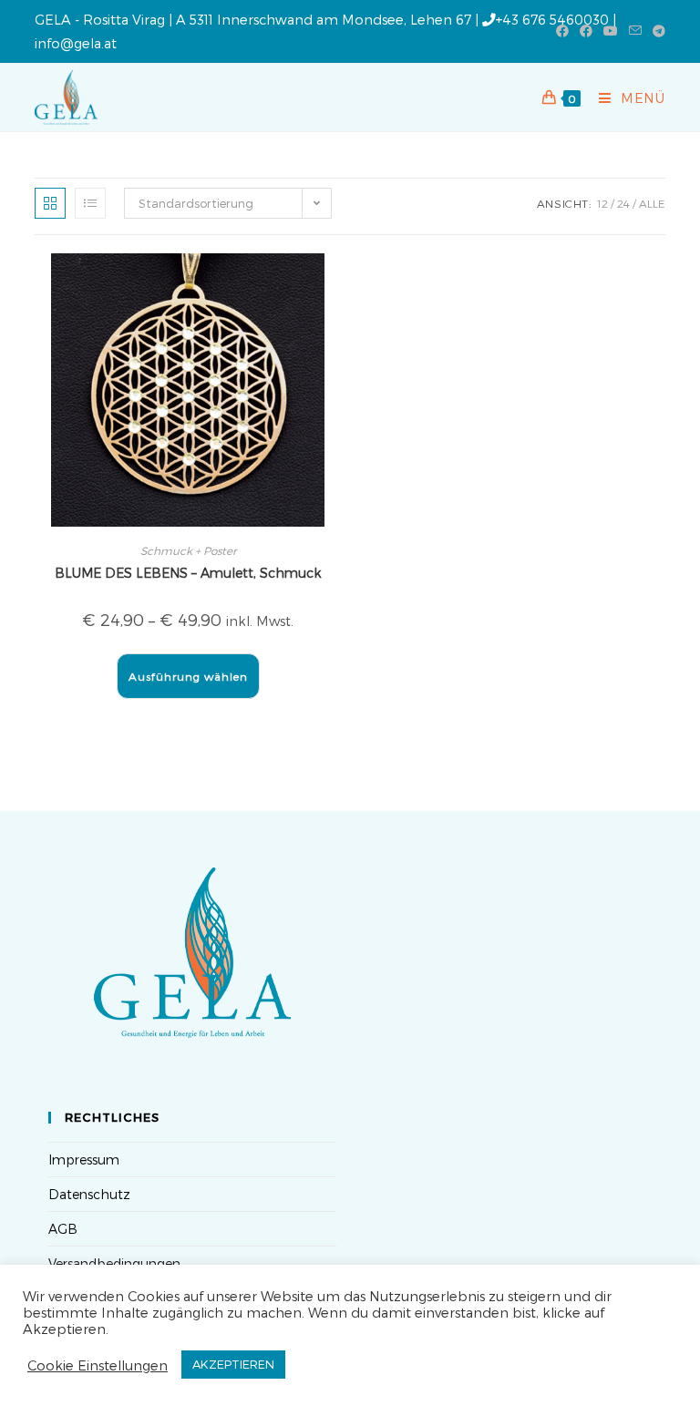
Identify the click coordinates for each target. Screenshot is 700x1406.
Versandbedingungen (114, 1263)
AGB (62, 1229)
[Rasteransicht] (50, 203)
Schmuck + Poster (188, 550)
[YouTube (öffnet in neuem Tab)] (610, 31)
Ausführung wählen (188, 676)
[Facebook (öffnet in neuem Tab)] (562, 31)
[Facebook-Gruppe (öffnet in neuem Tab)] (586, 31)
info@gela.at (76, 43)
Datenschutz (89, 1194)
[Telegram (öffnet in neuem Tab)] (656, 31)
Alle (652, 203)
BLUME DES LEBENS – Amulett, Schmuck (188, 572)
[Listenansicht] (90, 203)
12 (602, 203)
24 (623, 203)
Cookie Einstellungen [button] (97, 1365)
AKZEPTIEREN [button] (233, 1364)
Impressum (83, 1159)
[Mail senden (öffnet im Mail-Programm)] (635, 31)
